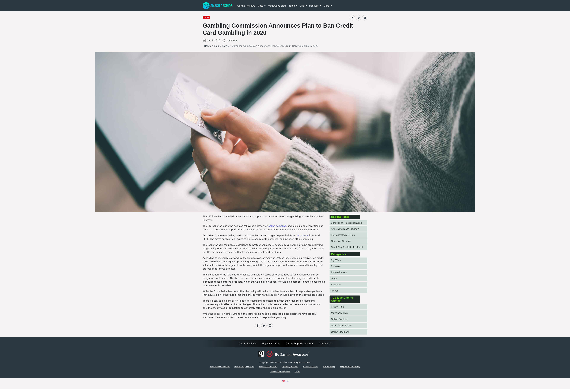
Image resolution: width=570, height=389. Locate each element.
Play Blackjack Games (220, 366)
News (334, 278)
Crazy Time (337, 306)
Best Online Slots (310, 366)
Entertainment (339, 272)
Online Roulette (339, 319)
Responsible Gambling (350, 366)
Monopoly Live (339, 313)
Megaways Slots (277, 5)
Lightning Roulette (341, 325)
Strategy (336, 284)
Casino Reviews (246, 5)
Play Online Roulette (268, 366)
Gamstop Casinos (341, 241)
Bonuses (335, 266)
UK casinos (302, 235)
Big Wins (336, 260)
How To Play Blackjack (244, 366)
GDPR (297, 372)
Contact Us (325, 343)
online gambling (277, 225)
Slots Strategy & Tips (343, 235)
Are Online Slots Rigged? (345, 229)
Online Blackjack (340, 332)
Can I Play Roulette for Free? (347, 247)
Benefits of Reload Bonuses (346, 223)
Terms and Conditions (280, 372)
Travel (334, 290)
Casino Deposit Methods (299, 343)
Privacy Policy (329, 366)
